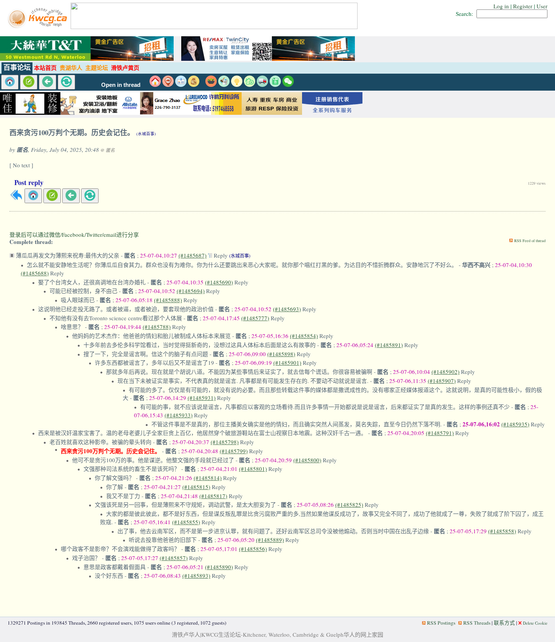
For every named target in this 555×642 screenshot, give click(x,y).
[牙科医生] (211, 113)
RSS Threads (476, 622)
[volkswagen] (332, 113)
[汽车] (262, 84)
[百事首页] (9, 82)
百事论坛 (17, 67)
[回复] (16, 198)
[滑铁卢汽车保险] (151, 113)
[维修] (224, 84)
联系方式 (504, 622)
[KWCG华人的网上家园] (38, 27)
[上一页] (47, 82)
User (541, 6)
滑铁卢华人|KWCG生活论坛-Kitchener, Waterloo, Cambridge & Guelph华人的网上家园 (277, 634)
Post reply (28, 182)
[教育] (275, 84)
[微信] (288, 84)
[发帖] (28, 82)
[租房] (155, 84)
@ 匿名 (107, 150)
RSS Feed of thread (530, 240)
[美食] (211, 84)
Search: (464, 13)
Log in (501, 6)
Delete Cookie (535, 623)
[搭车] (168, 84)
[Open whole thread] (211, 255)
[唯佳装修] (30, 113)
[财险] (249, 84)
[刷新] (66, 82)
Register (522, 6)
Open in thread (120, 85)
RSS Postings (441, 622)
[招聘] (181, 84)
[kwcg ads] (90, 113)
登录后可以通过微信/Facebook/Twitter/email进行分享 (74, 234)
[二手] (193, 84)
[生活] (236, 84)
